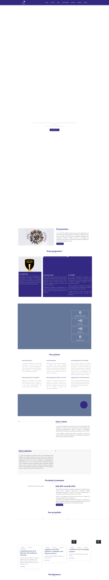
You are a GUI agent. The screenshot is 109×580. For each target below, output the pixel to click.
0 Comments (30, 547)
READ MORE (22, 566)
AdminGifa (23, 547)
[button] (60, 244)
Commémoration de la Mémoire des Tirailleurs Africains (28, 553)
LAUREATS (73, 2)
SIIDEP (58, 2)
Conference (61, 547)
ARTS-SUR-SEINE (65, 2)
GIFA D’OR (53, 2)
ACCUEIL (46, 2)
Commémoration (23, 549)
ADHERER (79, 2)
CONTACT (85, 2)
